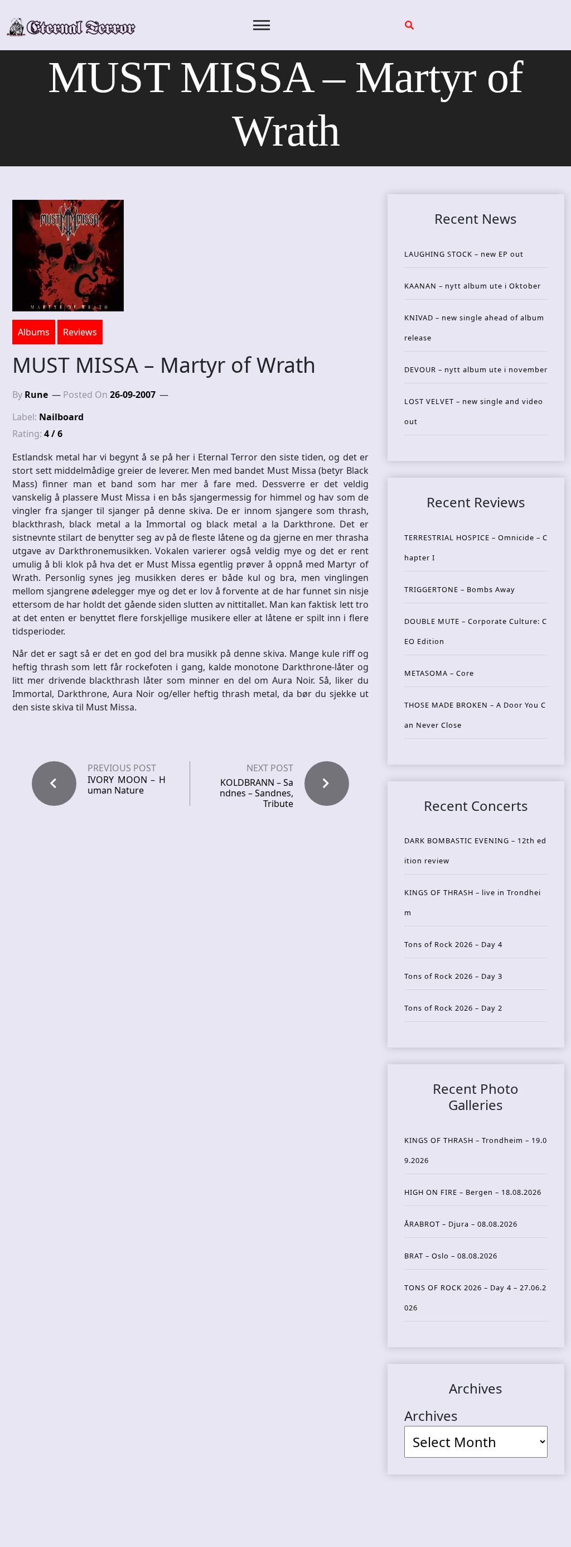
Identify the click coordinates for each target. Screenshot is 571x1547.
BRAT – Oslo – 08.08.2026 (450, 1256)
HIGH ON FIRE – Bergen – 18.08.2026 (472, 1192)
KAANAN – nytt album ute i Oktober (472, 286)
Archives (431, 1415)
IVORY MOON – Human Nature (127, 785)
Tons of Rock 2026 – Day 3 (453, 976)
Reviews (80, 332)
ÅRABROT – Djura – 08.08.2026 (460, 1224)
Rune (36, 394)
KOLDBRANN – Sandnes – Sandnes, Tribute (256, 793)
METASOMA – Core (439, 673)
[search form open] (409, 25)
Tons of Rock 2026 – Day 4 (453, 944)
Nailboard (61, 417)
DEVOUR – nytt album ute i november (476, 369)
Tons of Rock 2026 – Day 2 (453, 1008)
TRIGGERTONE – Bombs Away (459, 589)
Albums (34, 332)
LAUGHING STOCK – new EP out (464, 254)
